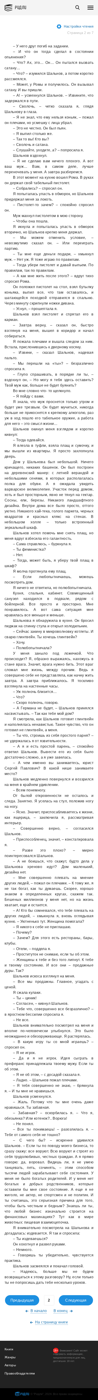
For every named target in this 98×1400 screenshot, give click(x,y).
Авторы (10, 1365)
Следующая (76, 1300)
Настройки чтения (78, 26)
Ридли (20, 7)
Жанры (10, 1357)
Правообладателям (20, 1373)
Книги (9, 1349)
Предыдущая (22, 1300)
